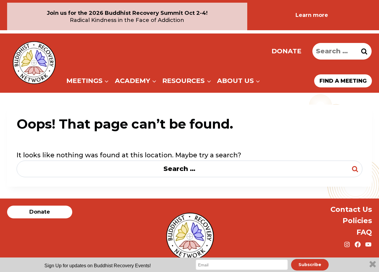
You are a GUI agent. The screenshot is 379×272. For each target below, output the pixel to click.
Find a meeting (343, 81)
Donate (286, 51)
